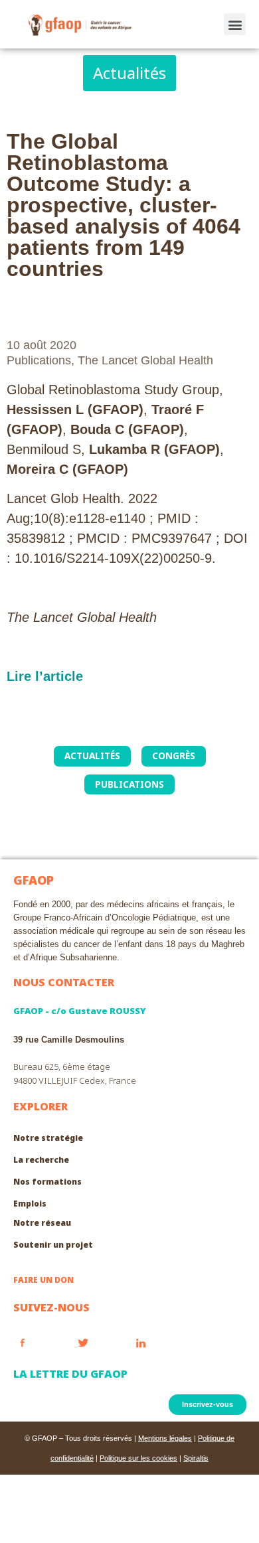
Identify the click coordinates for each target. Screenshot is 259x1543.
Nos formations (47, 1181)
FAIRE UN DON (43, 1280)
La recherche (41, 1159)
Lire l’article (45, 676)
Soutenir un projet (53, 1244)
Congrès (173, 755)
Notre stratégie (48, 1137)
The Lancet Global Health (145, 360)
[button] (235, 24)
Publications (39, 360)
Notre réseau (42, 1222)
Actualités (92, 755)
